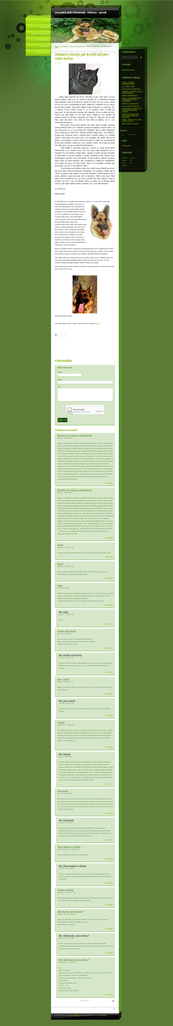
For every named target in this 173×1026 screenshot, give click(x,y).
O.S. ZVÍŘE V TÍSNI (128, 86)
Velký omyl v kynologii (42, 52)
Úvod (47, 21)
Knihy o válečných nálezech (130, 106)
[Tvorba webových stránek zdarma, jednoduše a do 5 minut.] (68, 1015)
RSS (71, 1015)
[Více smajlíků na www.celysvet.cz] (60, 335)
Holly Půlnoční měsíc (42, 40)
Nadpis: (60, 379)
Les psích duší (44, 27)
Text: (59, 387)
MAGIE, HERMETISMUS (129, 95)
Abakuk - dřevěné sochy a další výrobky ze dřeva (132, 120)
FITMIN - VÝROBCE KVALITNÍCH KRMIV (128, 83)
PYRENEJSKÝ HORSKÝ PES (131, 89)
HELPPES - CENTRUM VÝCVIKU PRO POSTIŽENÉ (132, 92)
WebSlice (77, 1015)
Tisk (82, 1015)
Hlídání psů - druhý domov (130, 103)
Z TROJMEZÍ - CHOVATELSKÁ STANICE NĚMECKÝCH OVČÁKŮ (131, 110)
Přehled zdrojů (126, 145)
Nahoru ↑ (104, 1015)
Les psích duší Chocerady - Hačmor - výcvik (80, 12)
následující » (113, 1001)
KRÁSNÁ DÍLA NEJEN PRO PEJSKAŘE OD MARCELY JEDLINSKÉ (130, 115)
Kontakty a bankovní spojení (40, 33)
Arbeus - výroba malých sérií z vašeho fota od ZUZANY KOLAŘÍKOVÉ (131, 99)
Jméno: (59, 372)
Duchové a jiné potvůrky (77, 46)
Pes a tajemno (44, 46)
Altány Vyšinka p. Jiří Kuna (130, 123)
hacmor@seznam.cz (128, 70)
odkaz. (99, 323)
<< (122, 134)
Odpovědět (109, 483)
